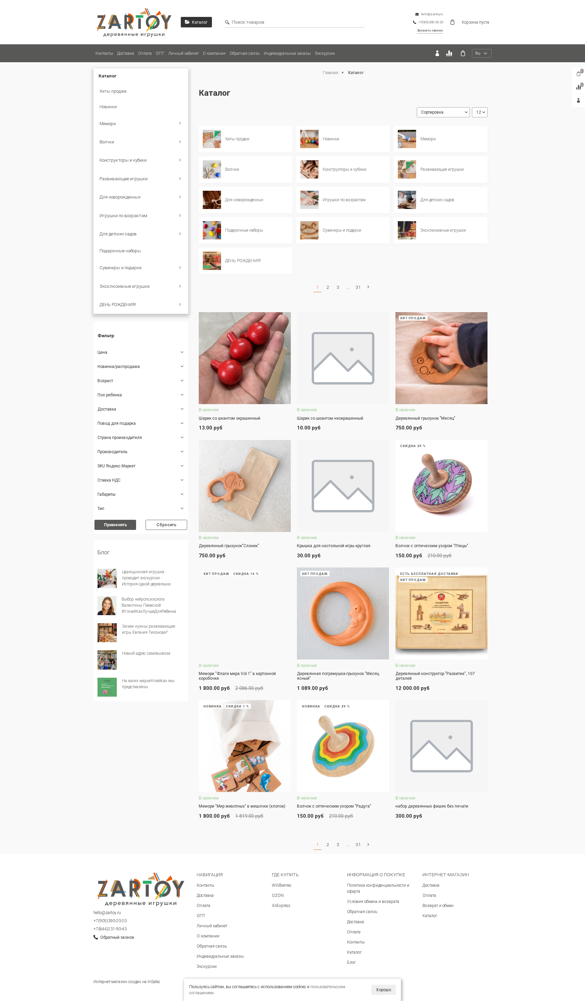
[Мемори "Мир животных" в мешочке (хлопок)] (245, 746)
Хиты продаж (113, 91)
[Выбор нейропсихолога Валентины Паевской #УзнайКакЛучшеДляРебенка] (107, 605)
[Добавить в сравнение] (277, 410)
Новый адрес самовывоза (146, 653)
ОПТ (160, 53)
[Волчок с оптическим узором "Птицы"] (441, 486)
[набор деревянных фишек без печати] (441, 746)
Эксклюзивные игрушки (125, 286)
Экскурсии (325, 53)
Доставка (125, 53)
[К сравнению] (450, 53)
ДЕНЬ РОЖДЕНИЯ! (118, 304)
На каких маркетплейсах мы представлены (148, 683)
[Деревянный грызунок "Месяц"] (441, 358)
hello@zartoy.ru (107, 912)
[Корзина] (463, 53)
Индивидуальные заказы (287, 53)
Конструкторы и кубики (123, 160)
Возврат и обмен (438, 905)
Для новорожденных (120, 197)
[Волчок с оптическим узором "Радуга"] (343, 746)
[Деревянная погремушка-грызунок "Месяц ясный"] (343, 613)
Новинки (108, 106)
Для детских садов (118, 233)
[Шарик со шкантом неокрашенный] (343, 358)
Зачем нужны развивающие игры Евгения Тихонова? (148, 629)
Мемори (108, 123)
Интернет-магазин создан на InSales (126, 981)
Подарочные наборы (120, 250)
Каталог (354, 952)
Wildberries (281, 885)
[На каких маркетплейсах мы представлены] (107, 687)
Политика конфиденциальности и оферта (378, 888)
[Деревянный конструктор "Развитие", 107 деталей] (441, 613)
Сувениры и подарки (121, 267)
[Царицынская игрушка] (134, 22)
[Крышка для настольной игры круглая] (343, 486)
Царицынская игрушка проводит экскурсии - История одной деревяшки (146, 577)
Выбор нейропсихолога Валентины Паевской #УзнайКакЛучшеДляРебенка (149, 605)
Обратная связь (245, 53)
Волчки (107, 141)
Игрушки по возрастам (123, 215)
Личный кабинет (183, 53)
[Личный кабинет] (437, 53)
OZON (278, 895)
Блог (351, 962)
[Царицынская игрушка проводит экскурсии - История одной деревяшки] (107, 578)
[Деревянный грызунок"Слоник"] (245, 486)
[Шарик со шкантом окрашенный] (245, 358)
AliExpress (281, 905)
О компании (214, 53)
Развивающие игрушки (124, 178)
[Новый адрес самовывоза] (107, 659)
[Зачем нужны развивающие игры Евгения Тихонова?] (107, 632)
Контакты (104, 53)
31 (358, 287)
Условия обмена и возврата (373, 901)
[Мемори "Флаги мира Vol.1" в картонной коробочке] (245, 613)
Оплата (145, 53)
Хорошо (383, 989)
